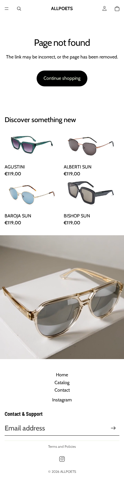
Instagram (62, 400)
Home (62, 374)
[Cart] (117, 8)
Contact (62, 390)
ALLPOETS (68, 471)
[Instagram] (62, 459)
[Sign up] (113, 428)
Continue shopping (62, 78)
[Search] (19, 8)
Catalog (62, 382)
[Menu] (6, 8)
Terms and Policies (62, 446)
